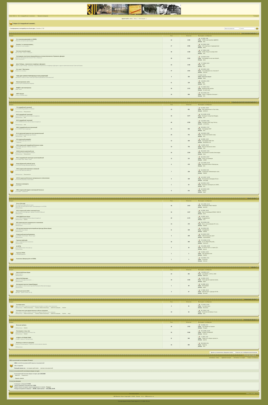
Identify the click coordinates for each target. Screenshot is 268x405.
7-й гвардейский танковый (24, 107)
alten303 (205, 207)
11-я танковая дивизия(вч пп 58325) (26, 39)
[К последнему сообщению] (199, 38)
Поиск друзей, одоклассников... (210, 279)
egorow (205, 249)
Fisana (138, 396)
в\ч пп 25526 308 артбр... (208, 241)
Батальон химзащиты (22, 184)
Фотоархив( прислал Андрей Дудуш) (26, 284)
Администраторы (28, 307)
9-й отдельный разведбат (23, 139)
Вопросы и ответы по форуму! (25, 342)
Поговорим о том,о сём (23, 331)
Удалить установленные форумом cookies (222, 352)
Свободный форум (250, 319)
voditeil (204, 160)
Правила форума (43, 16)
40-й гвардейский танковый (24, 114)
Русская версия (122, 401)
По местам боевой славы (209, 134)
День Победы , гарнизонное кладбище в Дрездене (30, 64)
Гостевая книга (20, 304)
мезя (204, 213)
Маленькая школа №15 (22, 291)
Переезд (204, 344)
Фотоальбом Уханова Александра (211, 152)
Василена (205, 307)
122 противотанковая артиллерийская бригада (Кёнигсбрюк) (34, 228)
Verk (204, 41)
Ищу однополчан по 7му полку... (210, 109)
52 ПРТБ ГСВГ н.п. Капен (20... (210, 247)
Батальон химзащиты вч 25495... (211, 184)
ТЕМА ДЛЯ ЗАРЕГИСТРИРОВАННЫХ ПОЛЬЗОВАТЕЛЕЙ (32, 76)
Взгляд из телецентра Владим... (210, 116)
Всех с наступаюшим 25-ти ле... (210, 224)
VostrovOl (205, 243)
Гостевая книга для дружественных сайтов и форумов (32, 310)
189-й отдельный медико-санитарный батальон (30, 190)
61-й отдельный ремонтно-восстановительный (30, 133)
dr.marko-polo (206, 90)
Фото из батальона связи (208, 146)
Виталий (205, 293)
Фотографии (205, 285)
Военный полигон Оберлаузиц (210, 164)
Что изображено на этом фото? (210, 70)
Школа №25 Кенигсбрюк (23, 272)
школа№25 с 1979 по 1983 (209, 273)
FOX (204, 219)
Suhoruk (205, 72)
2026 (203, 64)
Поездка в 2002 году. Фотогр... (210, 122)
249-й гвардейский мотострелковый (26, 127)
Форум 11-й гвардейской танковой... (24, 23)
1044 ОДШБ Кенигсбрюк (23, 216)
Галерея (256, 16)
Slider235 (205, 275)
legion (204, 281)
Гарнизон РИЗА (20, 252)
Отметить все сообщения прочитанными (246, 352)
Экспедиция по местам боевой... (211, 58)
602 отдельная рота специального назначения (29, 222)
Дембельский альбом (208, 88)
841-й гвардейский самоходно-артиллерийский (30, 157)
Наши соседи (252, 198)
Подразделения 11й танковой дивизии (244, 102)
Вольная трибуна (21, 325)
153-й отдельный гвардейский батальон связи (29, 145)
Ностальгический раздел (23, 51)
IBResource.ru (149, 396)
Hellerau (204, 190)
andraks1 (205, 111)
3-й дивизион (205, 230)
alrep (204, 60)
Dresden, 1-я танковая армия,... (25, 44)
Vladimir (205, 173)
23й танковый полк (207, 253)
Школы (253, 267)
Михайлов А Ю (207, 142)
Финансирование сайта (23, 81)
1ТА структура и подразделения (210, 46)
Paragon (205, 328)
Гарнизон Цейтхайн (21, 240)
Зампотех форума (55, 307)
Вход (135, 18)
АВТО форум (20, 93)
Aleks (204, 47)
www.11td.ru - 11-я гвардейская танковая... (22, 16)
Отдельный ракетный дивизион (25, 234)
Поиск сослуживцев (207, 158)
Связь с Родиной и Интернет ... (210, 94)
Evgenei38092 (206, 237)
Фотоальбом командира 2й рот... (210, 178)
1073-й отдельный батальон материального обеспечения (32, 178)
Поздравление (206, 218)
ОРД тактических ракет (208, 235)
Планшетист (27, 111)
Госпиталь (205, 259)
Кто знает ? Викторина (22, 69)
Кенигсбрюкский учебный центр (25, 163)
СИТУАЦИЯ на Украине (208, 326)
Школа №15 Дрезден (22, 278)
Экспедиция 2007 (206, 128)
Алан (204, 154)
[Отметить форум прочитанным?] (11, 40)
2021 (203, 82)
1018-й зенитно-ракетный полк (25, 151)
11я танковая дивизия (249, 33)
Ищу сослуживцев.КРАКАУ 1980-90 (211, 212)
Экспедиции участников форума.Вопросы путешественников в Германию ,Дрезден (40, 56)
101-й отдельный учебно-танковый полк (28, 210)
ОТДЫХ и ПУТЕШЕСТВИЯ (23, 337)
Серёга (25, 219)
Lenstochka (206, 124)
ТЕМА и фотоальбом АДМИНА (210, 40)
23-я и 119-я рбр (20, 203)
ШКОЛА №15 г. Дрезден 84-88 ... (210, 291)
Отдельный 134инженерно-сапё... (211, 171)
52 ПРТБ (18, 246)
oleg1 (204, 78)
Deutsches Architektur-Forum (209, 312)
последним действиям (33, 368)
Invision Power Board (132, 401)
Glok (204, 148)
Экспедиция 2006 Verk (208, 140)
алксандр (205, 180)
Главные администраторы (42, 307)
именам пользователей (46, 368)
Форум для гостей (250, 299)
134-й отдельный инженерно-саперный (27, 168)
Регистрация (142, 18)
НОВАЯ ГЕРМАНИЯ (207, 332)
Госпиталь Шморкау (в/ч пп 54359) (26, 258)
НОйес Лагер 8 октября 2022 (209, 51)
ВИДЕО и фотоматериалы (23, 87)
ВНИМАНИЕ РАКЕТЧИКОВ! (209, 205)
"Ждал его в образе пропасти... (210, 338)
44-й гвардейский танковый (24, 120)
